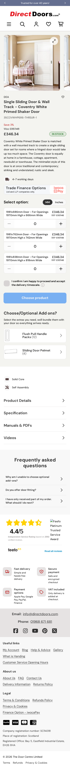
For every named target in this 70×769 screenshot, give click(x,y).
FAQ (21, 678)
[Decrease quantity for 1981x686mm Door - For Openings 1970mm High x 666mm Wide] (9, 223)
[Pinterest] (44, 630)
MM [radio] (47, 202)
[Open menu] (9, 24)
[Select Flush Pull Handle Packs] (60, 335)
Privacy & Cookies (15, 706)
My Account (11, 650)
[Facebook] (15, 630)
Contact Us (34, 678)
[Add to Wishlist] (63, 97)
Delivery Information (16, 684)
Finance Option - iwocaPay (21, 712)
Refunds (18, 762)
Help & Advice (40, 650)
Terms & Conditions (16, 700)
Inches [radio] (59, 202)
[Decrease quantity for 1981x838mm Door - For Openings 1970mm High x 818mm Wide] (9, 268)
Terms (6, 762)
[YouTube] (35, 630)
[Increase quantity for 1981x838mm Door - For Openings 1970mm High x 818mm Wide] (61, 268)
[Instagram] (25, 630)
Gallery (58, 650)
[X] (54, 630)
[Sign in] (36, 24)
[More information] (43, 285)
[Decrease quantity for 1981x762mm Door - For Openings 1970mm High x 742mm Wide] (9, 246)
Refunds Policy (42, 700)
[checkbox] (7, 283)
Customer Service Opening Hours (25, 662)
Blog (25, 650)
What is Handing (14, 656)
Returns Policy (43, 684)
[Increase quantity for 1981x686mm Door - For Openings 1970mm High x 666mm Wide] (61, 223)
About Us (9, 678)
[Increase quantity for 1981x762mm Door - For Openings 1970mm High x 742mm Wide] (61, 246)
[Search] (22, 24)
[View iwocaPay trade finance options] (35, 190)
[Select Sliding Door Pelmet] (60, 352)
